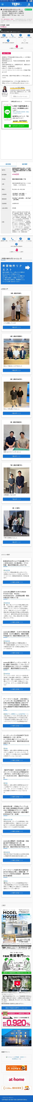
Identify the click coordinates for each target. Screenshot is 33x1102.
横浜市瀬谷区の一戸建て (8, 19)
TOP (2, 19)
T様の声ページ (16, 499)
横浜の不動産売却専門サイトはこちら (16, 1008)
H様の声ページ (16, 370)
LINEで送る (20, 37)
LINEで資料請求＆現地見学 (8, 42)
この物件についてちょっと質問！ (16, 47)
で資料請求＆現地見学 (18, 126)
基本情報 (8, 164)
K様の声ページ (16, 327)
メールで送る (29, 37)
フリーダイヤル (12, 37)
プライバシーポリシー (8, 1097)
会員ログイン (29, 5)
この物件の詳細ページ (16, 582)
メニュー (2, 4)
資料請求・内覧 (4, 37)
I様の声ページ (16, 456)
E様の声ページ (16, 413)
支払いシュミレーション (20, 96)
